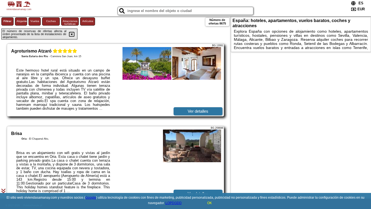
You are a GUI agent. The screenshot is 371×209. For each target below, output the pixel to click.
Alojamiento (22, 21)
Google (90, 197)
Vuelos (34, 21)
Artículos (87, 21)
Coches (51, 21)
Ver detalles (198, 111)
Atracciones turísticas (70, 22)
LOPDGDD (173, 203)
